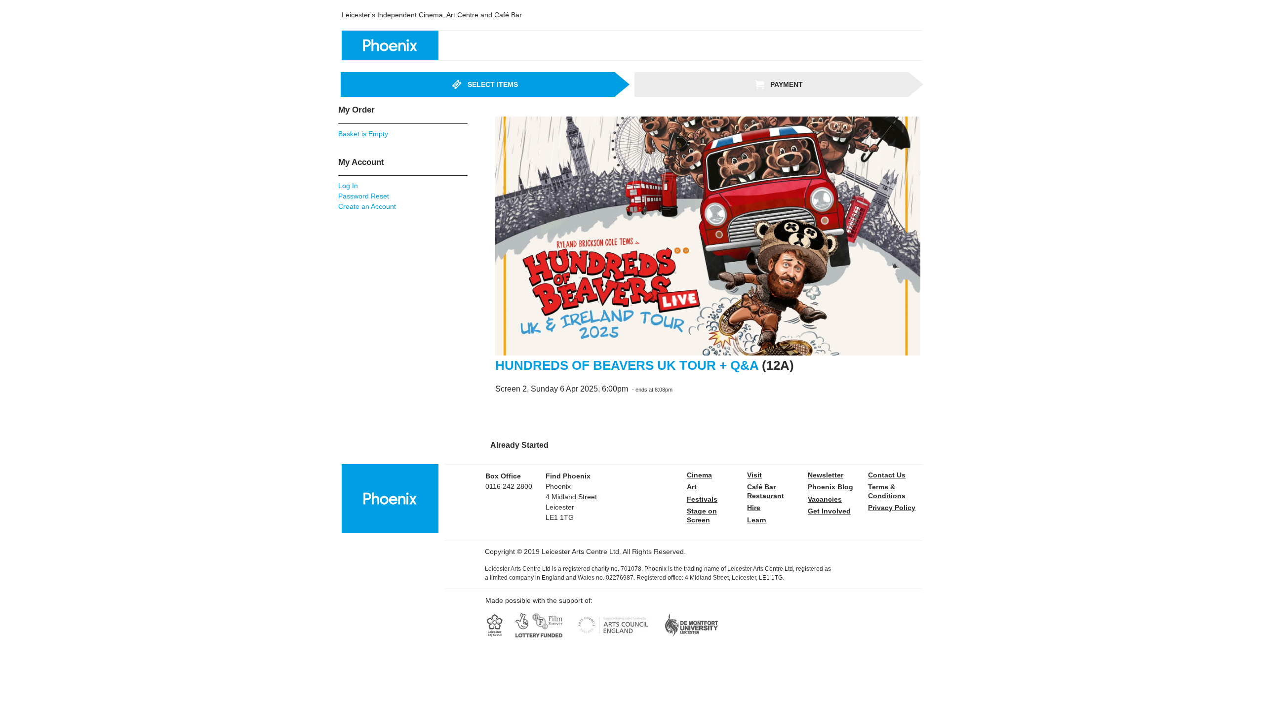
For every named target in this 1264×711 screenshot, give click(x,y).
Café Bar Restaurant (765, 491)
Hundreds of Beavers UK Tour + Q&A (626, 365)
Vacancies (825, 499)
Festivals (702, 499)
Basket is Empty (363, 134)
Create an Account (367, 206)
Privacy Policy (891, 508)
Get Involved (829, 511)
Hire (753, 508)
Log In (348, 186)
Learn (756, 520)
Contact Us (887, 475)
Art (692, 487)
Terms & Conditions (887, 491)
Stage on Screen (702, 515)
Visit (754, 475)
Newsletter (825, 475)
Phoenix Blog (830, 487)
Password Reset (363, 196)
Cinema (699, 475)
